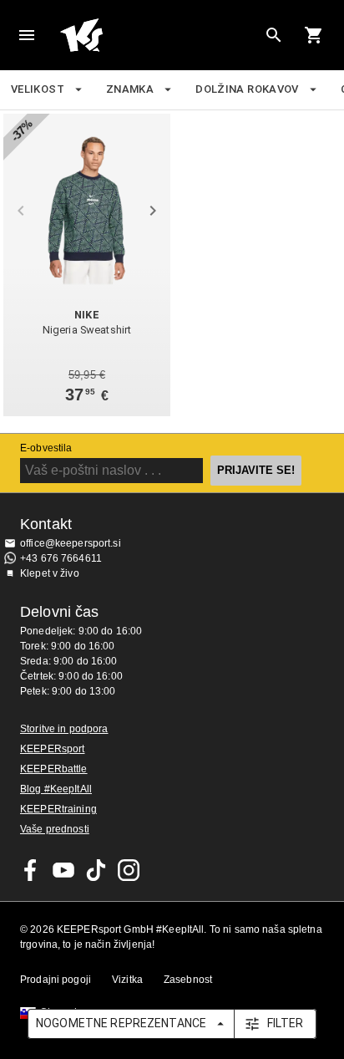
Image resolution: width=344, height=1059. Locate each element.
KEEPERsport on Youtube (63, 870)
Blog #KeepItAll (56, 789)
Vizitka (127, 979)
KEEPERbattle (54, 769)
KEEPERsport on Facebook (31, 870)
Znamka (130, 89)
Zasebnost (188, 979)
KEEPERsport (52, 749)
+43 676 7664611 (61, 558)
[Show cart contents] (314, 35)
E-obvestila (46, 448)
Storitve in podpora (64, 729)
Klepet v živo (49, 573)
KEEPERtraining (58, 809)
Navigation (27, 35)
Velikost (37, 89)
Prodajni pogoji (55, 979)
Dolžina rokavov (247, 89)
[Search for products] (274, 35)
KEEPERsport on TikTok (96, 870)
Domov (158, 35)
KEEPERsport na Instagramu (128, 870)
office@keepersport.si (70, 543)
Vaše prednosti (54, 829)
